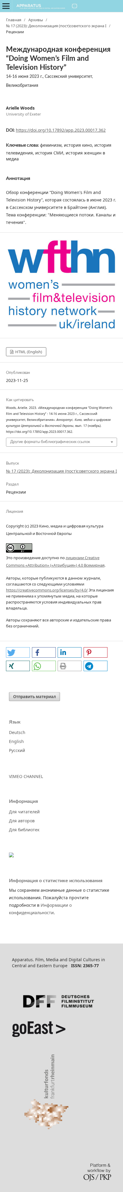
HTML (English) (28, 351)
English (16, 741)
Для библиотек (24, 829)
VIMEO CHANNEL (26, 776)
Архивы (35, 19)
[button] (18, 652)
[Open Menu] (6, 6)
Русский (17, 750)
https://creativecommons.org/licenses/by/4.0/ (47, 590)
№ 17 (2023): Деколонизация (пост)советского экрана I (56, 25)
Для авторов (22, 821)
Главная (13, 19)
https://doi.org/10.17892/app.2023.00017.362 (61, 130)
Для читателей (24, 812)
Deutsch (17, 732)
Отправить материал (34, 696)
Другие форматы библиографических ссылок (50, 442)
